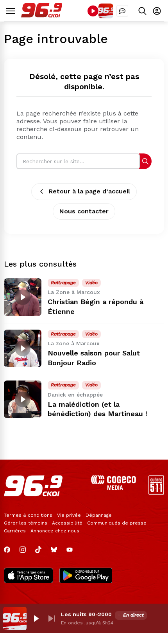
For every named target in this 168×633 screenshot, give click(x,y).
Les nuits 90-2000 (86, 614)
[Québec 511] (156, 492)
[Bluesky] (54, 549)
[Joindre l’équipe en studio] (122, 11)
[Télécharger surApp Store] (28, 576)
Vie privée (69, 515)
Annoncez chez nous (54, 531)
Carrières (15, 531)
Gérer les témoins (25, 523)
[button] (36, 618)
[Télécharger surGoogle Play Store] (85, 576)
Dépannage (99, 515)
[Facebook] (7, 549)
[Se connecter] (157, 11)
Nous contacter (84, 211)
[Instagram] (23, 549)
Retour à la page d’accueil (89, 191)
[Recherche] (145, 161)
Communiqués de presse (117, 523)
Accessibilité (67, 523)
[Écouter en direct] (93, 11)
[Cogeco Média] (113, 488)
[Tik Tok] (38, 549)
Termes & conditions (28, 515)
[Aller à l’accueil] (41, 15)
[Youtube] (69, 549)
